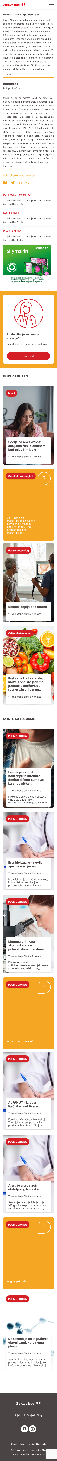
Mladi (11, 393)
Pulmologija (17, 736)
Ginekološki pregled (20, 476)
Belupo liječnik (11, 88)
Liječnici (20, 1415)
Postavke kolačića (37, 1450)
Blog (39, 1415)
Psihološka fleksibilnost (17, 194)
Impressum (25, 1444)
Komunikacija (11, 212)
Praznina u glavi (12, 230)
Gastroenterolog (18, 550)
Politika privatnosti (19, 1450)
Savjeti (31, 1415)
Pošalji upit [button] (28, 356)
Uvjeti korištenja (39, 1444)
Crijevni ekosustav (19, 633)
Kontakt (14, 1444)
